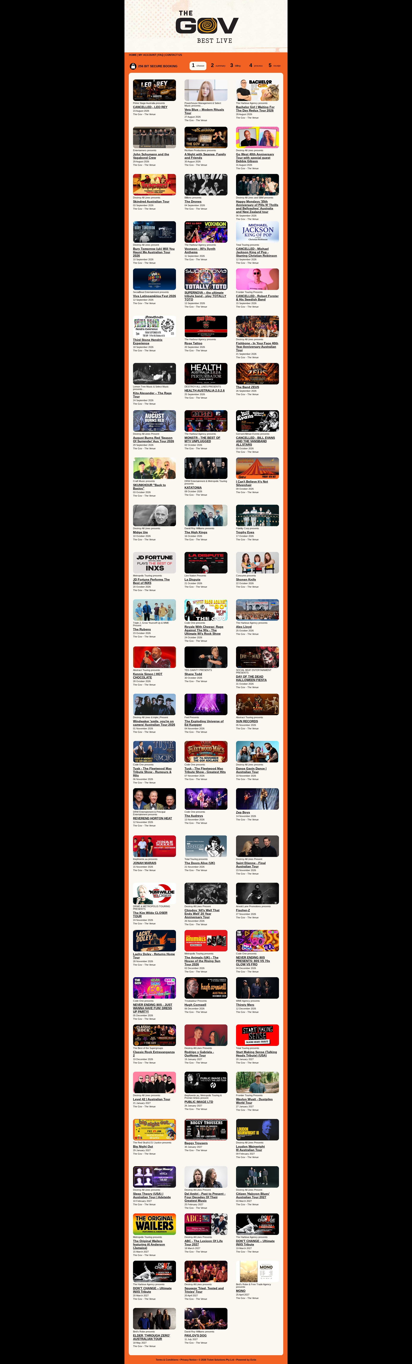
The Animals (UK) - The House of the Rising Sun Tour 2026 (202, 961)
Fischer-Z (243, 910)
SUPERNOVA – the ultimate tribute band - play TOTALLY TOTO (205, 296)
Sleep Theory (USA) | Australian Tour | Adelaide (152, 1195)
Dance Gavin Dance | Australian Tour (251, 770)
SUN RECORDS (247, 721)
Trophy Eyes (245, 532)
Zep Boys (243, 812)
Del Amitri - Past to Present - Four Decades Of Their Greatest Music (205, 1197)
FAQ (160, 54)
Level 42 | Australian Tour (151, 1099)
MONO (240, 1290)
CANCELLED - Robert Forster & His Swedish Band (257, 297)
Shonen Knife (246, 579)
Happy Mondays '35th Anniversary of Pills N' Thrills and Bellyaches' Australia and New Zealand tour (257, 206)
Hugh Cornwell (195, 1004)
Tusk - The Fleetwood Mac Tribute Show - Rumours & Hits (152, 772)
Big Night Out (143, 1146)
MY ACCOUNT (147, 54)
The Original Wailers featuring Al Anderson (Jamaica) (149, 1244)
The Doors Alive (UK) (200, 863)
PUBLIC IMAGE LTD (199, 1101)
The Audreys (194, 815)
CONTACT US (173, 54)
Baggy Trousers (196, 1143)
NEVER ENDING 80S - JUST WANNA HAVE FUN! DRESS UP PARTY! (152, 1008)
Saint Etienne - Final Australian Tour (251, 864)
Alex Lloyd (244, 626)
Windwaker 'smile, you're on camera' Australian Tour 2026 (154, 722)
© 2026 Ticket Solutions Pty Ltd (216, 1359)
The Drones (193, 201)
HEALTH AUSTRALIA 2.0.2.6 (205, 390)
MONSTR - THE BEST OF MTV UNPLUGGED (202, 439)
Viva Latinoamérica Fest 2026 (154, 296)
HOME (133, 54)
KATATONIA (193, 487)
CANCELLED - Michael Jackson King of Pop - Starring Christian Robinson (256, 252)
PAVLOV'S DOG (196, 1335)
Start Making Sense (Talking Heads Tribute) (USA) (256, 1053)
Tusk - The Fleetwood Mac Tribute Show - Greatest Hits (205, 770)
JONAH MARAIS (144, 863)
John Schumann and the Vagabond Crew (151, 155)
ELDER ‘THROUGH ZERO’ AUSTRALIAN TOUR (151, 1337)
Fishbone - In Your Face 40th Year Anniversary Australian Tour (257, 346)
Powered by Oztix (246, 1359)
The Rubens (142, 629)
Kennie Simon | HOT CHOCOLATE (147, 675)
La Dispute (192, 579)
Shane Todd (193, 674)
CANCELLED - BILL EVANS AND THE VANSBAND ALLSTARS (255, 441)
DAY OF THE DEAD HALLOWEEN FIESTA (251, 678)
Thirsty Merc (245, 1004)
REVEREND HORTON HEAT (152, 818)
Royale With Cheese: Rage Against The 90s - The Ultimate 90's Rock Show (204, 630)
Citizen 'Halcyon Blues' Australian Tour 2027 (253, 1195)
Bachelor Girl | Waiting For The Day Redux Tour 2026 (255, 108)
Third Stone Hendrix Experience (147, 341)
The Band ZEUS (247, 387)
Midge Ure (140, 532)
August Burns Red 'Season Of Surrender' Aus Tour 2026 (153, 439)
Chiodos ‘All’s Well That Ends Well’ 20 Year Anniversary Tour (202, 913)
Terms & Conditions (167, 1359)
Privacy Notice (188, 1359)
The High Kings (196, 532)
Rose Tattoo (193, 343)
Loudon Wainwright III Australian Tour (250, 1148)
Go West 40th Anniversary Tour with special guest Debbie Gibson (255, 157)
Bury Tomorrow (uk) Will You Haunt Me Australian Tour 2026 (154, 252)
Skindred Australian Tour (151, 201)
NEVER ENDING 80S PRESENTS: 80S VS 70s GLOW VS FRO (253, 961)
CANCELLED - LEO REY (150, 107)
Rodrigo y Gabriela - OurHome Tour (199, 1053)
